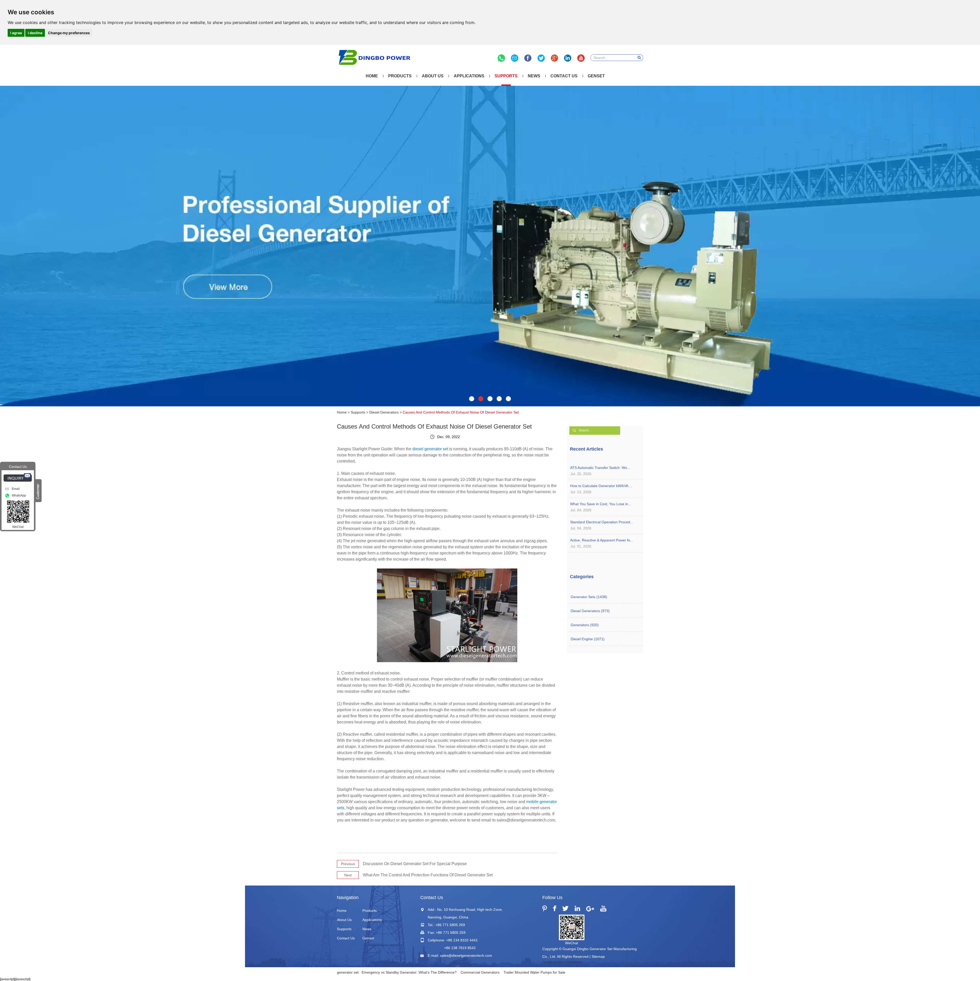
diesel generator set (430, 449)
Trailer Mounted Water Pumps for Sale (534, 972)
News (534, 76)
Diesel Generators (384, 412)
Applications (469, 76)
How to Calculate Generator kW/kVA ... (601, 486)
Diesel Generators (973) (590, 611)
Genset (596, 76)
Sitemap (598, 956)
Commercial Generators (480, 972)
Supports (506, 76)
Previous (348, 864)
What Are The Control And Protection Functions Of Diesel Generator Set (428, 875)
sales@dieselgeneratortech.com (466, 955)
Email (16, 489)
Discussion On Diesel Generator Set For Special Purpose (415, 864)
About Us (433, 76)
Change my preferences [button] (69, 33)
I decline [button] (35, 33)
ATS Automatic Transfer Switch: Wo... (600, 468)
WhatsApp (19, 495)
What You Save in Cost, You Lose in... (600, 504)
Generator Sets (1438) (589, 597)
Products (400, 76)
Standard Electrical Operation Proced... (601, 522)
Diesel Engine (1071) (588, 639)
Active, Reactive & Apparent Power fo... (601, 540)
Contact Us (564, 76)
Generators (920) (585, 625)
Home (372, 76)
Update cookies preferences (561, 962)
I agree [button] (16, 33)
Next (348, 875)
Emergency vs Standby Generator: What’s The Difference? (409, 972)
